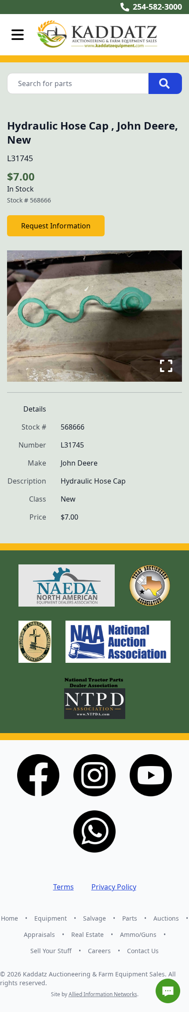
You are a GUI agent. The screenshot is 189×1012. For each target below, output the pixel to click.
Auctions (166, 918)
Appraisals (39, 934)
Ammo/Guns (138, 934)
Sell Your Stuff (51, 951)
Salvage (94, 918)
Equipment (50, 918)
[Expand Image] (166, 366)
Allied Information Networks (103, 994)
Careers (99, 951)
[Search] (165, 83)
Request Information (56, 226)
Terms (63, 887)
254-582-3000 (157, 6)
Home (9, 918)
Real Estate (87, 934)
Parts (129, 918)
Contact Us (143, 951)
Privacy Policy (113, 887)
